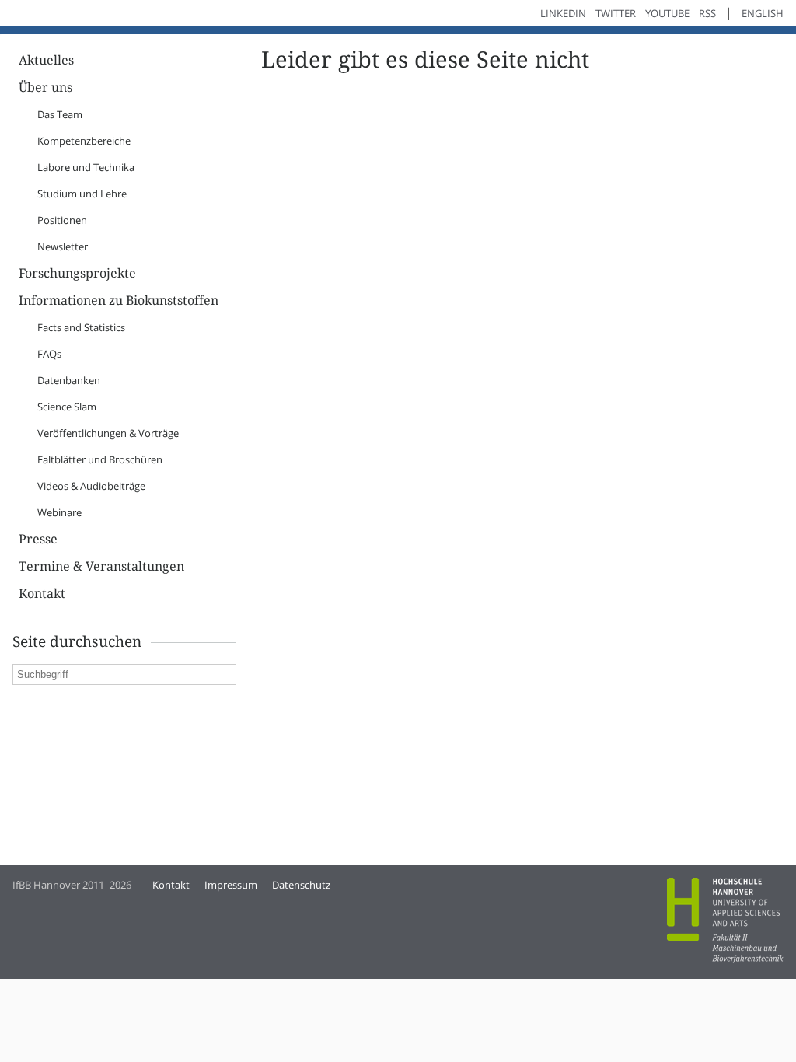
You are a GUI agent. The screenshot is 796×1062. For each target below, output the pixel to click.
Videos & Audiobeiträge (91, 486)
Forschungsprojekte (77, 273)
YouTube (667, 13)
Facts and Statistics (81, 327)
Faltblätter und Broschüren (99, 459)
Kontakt (42, 593)
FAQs (49, 354)
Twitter (615, 13)
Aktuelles (46, 60)
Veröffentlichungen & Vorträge (108, 433)
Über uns (45, 87)
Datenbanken (68, 380)
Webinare (59, 512)
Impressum (230, 885)
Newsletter (62, 246)
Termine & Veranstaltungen (101, 566)
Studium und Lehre (82, 194)
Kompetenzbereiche (84, 141)
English (763, 13)
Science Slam (66, 407)
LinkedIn (563, 13)
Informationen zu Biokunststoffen (118, 300)
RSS (707, 13)
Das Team (59, 114)
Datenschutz (301, 885)
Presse (38, 539)
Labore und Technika (85, 167)
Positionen (62, 220)
